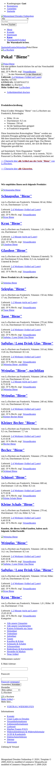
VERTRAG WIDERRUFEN (20, 706)
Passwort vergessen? (10, 682)
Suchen (12, 25)
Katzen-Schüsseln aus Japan (19, 628)
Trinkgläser (12, 633)
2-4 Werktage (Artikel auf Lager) (26, 77)
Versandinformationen (17, 721)
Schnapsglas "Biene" (16, 196)
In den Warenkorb (33, 74)
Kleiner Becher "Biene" (19, 423)
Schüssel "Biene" (13, 477)
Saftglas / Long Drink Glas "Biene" (27, 343)
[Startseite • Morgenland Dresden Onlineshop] (17, 16)
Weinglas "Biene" (14, 395)
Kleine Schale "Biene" (17, 504)
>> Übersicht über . (17, 168)
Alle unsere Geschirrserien (19, 626)
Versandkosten (29, 71)
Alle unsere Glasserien (17, 623)
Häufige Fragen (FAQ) (17, 729)
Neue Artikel (13, 654)
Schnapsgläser (13, 646)
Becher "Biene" (13, 450)
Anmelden (16, 685)
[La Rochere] (7, 50)
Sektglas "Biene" (13, 289)
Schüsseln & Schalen (16, 644)
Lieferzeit (11, 726)
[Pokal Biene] (8, 64)
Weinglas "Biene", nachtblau (22, 370)
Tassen (10, 638)
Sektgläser (11, 636)
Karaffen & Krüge (15, 641)
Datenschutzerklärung (17, 737)
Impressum (12, 35)
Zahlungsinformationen (17, 724)
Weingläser (12, 631)
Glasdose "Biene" (14, 250)
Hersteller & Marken (16, 651)
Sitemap (10, 739)
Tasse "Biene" (11, 316)
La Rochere (24, 87)
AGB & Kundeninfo (16, 734)
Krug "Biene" (11, 223)
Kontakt (10, 32)
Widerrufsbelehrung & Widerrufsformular (25, 731)
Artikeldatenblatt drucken (18, 92)
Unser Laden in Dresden (18, 719)
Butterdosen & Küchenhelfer (20, 649)
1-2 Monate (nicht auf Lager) (24, 237)
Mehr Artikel (7, 699)
